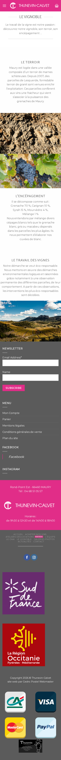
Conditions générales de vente (22, 432)
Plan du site (10, 438)
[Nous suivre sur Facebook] (27, 557)
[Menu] (4, 6)
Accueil (18, 534)
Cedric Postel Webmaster (38, 681)
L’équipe (50, 537)
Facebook (16, 457)
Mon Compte (11, 413)
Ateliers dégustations (20, 537)
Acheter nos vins (36, 534)
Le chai (10, 539)
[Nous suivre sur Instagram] (34, 557)
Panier (6, 419)
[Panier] (57, 5)
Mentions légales (13, 425)
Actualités (24, 541)
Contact (38, 541)
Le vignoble (24, 539)
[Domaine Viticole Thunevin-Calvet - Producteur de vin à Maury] (30, 5)
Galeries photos (44, 539)
